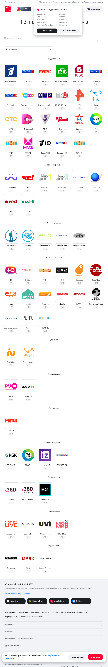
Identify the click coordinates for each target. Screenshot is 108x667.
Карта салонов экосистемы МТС (74, 612)
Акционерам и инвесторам (32, 616)
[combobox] (29, 49)
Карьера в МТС (11, 616)
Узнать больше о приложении (17, 593)
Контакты (35, 612)
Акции (55, 612)
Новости (45, 612)
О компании (10, 612)
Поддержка (23, 612)
